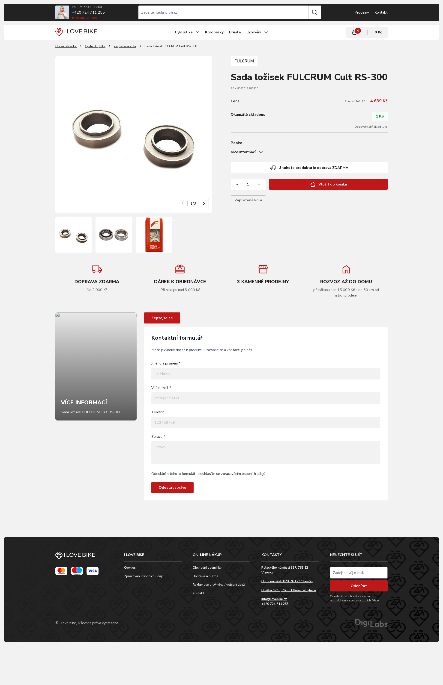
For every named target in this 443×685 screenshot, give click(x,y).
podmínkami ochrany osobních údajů (354, 600)
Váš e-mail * (161, 387)
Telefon (157, 412)
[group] (180, 278)
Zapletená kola (125, 46)
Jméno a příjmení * (165, 363)
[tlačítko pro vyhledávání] (314, 12)
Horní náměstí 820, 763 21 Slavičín (287, 581)
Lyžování (253, 32)
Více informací (243, 152)
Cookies (130, 567)
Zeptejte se (162, 317)
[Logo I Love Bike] (76, 32)
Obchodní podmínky (207, 567)
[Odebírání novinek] (359, 573)
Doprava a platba (205, 576)
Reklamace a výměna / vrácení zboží (219, 584)
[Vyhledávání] (223, 12)
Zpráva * (158, 436)
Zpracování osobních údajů (144, 576)
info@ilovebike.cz (274, 599)
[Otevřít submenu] (197, 32)
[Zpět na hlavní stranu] (84, 557)
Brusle (235, 32)
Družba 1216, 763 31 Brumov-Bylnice (288, 590)
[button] (183, 203)
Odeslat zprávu (172, 487)
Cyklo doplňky (95, 46)
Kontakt (381, 12)
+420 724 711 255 (88, 12)
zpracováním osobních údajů (243, 473)
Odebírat (359, 585)
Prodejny (362, 12)
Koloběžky (214, 32)
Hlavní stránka (66, 46)
